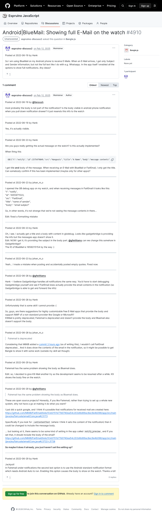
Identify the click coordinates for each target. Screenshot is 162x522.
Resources (54, 5)
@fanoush (38, 102)
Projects (70, 23)
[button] (113, 47)
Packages (87, 23)
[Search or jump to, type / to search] (122, 5)
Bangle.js (71, 39)
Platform (19, 5)
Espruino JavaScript (24, 16)
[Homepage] (7, 5)
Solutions (36, 5)
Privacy (47, 509)
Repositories (31, 23)
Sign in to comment (104, 493)
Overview (12, 23)
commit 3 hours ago (49, 344)
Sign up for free (16, 493)
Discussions (52, 23)
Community (77, 509)
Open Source (75, 5)
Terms (38, 509)
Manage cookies (108, 509)
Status (66, 509)
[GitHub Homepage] (13, 509)
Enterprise (94, 5)
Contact (94, 509)
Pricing (111, 5)
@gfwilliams (75, 240)
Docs (86, 509)
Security (57, 509)
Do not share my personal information (134, 509)
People (103, 23)
